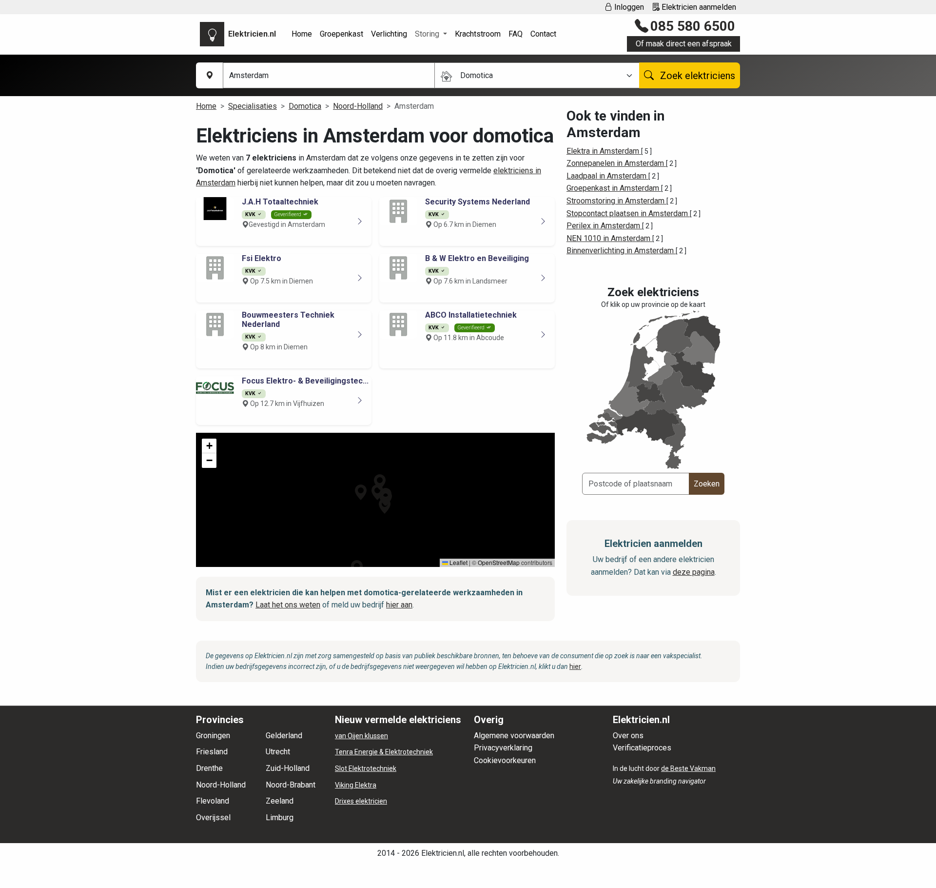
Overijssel (213, 817)
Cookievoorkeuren (505, 760)
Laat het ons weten (287, 604)
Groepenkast (341, 34)
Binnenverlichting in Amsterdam (621, 250)
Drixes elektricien (361, 801)
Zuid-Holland (288, 768)
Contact (543, 34)
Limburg (279, 817)
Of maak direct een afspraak (684, 43)
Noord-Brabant (290, 784)
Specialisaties (252, 106)
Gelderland (284, 735)
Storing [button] (428, 34)
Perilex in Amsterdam (604, 225)
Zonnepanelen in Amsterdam (616, 163)
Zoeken (707, 483)
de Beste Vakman (688, 768)
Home (302, 34)
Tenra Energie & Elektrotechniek (384, 752)
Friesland (212, 751)
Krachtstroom (478, 34)
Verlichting (389, 34)
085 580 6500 (692, 26)
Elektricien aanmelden (698, 7)
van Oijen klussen (361, 736)
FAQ (515, 34)
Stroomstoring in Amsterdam (616, 200)
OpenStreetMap (499, 562)
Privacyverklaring (503, 747)
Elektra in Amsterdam (603, 151)
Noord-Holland (358, 106)
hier (575, 666)
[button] (380, 482)
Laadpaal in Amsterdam (607, 176)
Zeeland (279, 801)
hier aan (399, 604)
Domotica (305, 106)
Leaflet (458, 562)
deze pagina (694, 572)
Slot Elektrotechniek (365, 768)
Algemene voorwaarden (514, 735)
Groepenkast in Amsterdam (613, 188)
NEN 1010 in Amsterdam (609, 238)
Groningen (213, 735)
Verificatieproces (642, 747)
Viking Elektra (355, 785)
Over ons (628, 735)
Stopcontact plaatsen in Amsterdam (628, 213)
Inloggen (628, 7)
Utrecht (278, 751)
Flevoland (212, 801)
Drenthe (209, 768)
